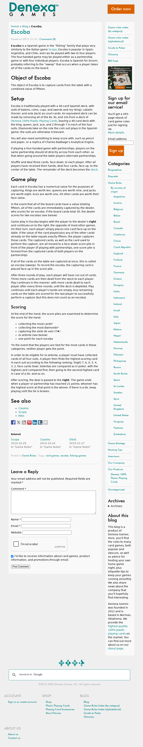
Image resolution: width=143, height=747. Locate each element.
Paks (21, 415)
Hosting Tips (115, 450)
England (118, 253)
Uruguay (118, 422)
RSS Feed (113, 61)
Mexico (118, 329)
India (117, 291)
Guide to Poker (116, 48)
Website (16, 532)
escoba (65, 456)
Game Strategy (116, 443)
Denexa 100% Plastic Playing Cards (34, 120)
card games (52, 456)
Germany (119, 272)
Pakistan (118, 355)
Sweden (118, 393)
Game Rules (29, 456)
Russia (117, 367)
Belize (117, 216)
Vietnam (118, 428)
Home (15, 26)
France (117, 266)
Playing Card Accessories (60, 709)
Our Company (116, 463)
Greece (118, 279)
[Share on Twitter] (18, 422)
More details (116, 132)
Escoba (20, 32)
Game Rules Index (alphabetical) (102, 709)
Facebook (68, 663)
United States (121, 415)
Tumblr (82, 663)
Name (16, 519)
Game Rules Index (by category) (102, 706)
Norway (118, 348)
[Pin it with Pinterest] (29, 422)
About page (115, 648)
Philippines (120, 361)
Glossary (113, 54)
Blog (25, 26)
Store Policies (53, 713)
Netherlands (121, 342)
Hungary (118, 285)
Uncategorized (116, 490)
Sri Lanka (119, 386)
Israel (117, 310)
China (117, 241)
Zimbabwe (120, 434)
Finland (118, 260)
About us (13, 734)
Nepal (117, 336)
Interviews (113, 456)
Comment (18, 488)
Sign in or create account (22, 702)
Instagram (75, 663)
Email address (117, 138)
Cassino (23, 408)
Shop (49, 702)
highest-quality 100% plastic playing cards (118, 630)
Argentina (119, 197)
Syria (116, 399)
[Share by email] (45, 422)
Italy (116, 317)
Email (15, 525)
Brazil (117, 222)
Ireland (118, 304)
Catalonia (119, 235)
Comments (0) (47, 39)
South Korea (121, 374)
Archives (116, 506)
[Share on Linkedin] (35, 422)
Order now (121, 9)
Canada (118, 228)
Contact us (14, 738)
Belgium (118, 209)
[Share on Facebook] (13, 422)
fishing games (78, 456)
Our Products (115, 469)
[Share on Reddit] (24, 422)
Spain (117, 380)
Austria (118, 203)
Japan (117, 323)
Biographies (115, 170)
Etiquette (113, 176)
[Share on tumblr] (40, 422)
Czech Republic (122, 247)
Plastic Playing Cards (58, 706)
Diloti (72, 439)
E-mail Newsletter (61, 663)
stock (94, 169)
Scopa (53, 49)
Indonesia (119, 298)
